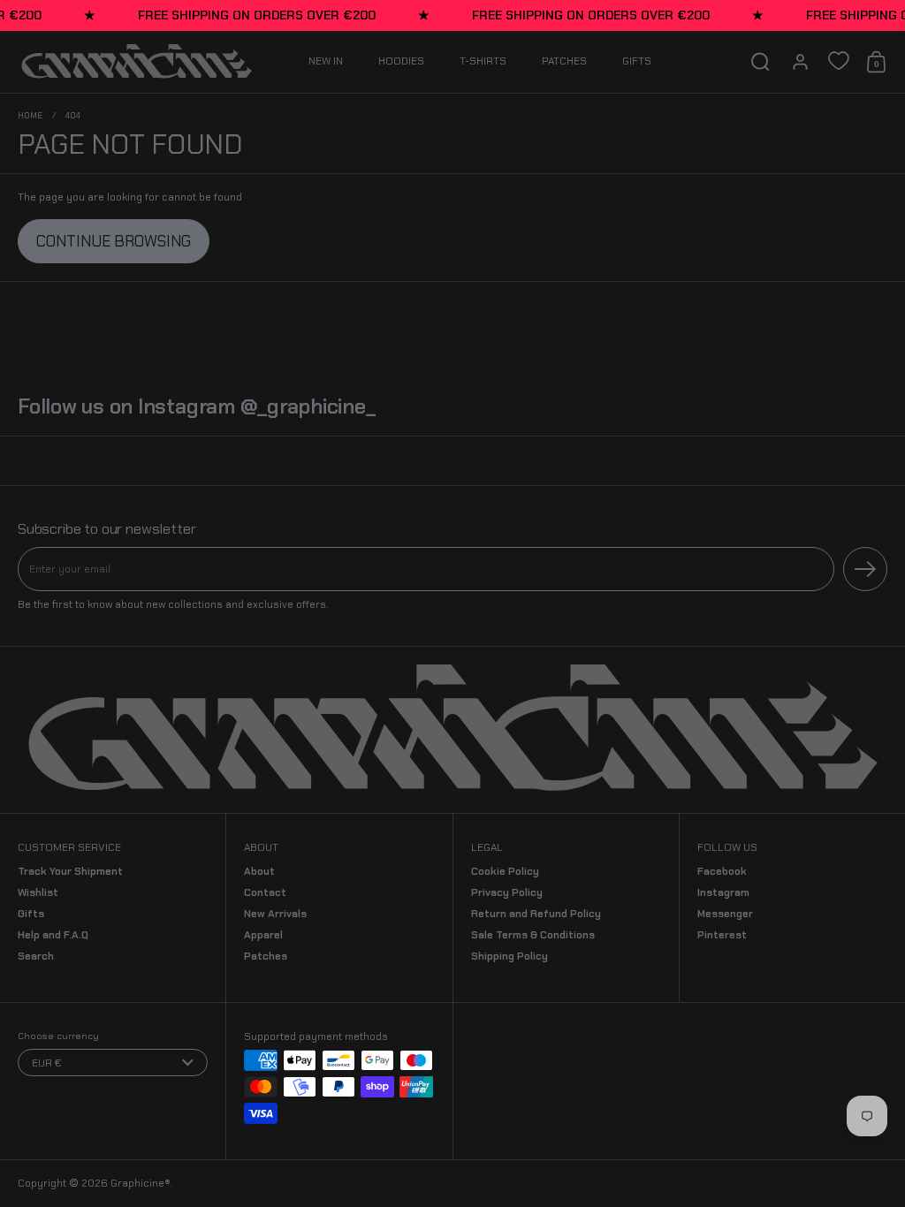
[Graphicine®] (136, 62)
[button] (760, 61)
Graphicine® (140, 1183)
